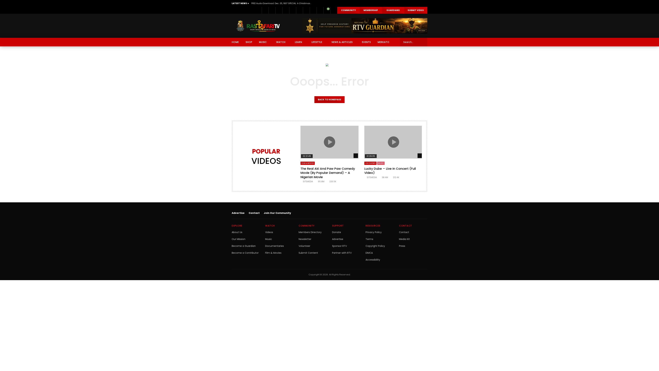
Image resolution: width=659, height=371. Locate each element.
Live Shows (370, 163)
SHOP (249, 42)
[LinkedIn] (278, 10)
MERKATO (383, 42)
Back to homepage (329, 99)
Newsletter (305, 239)
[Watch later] (313, 10)
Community (348, 10)
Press (402, 246)
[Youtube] (292, 10)
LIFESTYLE (316, 42)
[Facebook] (265, 10)
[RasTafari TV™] (258, 26)
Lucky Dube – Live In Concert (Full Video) (390, 170)
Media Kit (404, 239)
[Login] (333, 10)
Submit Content (308, 253)
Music (268, 239)
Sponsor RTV (339, 246)
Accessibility (373, 259)
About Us (237, 232)
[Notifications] (320, 10)
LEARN (298, 42)
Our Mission (238, 239)
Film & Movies (307, 163)
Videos (269, 232)
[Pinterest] (285, 10)
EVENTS (366, 42)
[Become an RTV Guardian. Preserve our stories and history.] (364, 25)
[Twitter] (272, 10)
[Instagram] (299, 10)
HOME (235, 42)
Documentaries (274, 246)
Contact (254, 213)
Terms (369, 239)
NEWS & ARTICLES (342, 42)
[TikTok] (306, 10)
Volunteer (304, 246)
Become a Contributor (245, 253)
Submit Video (416, 10)
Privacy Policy (374, 232)
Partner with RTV (342, 253)
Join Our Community (277, 213)
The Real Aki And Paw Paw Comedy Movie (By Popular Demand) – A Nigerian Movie (327, 172)
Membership (370, 10)
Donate (336, 232)
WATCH (280, 42)
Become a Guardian (244, 246)
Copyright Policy (375, 246)
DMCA (369, 253)
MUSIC (263, 42)
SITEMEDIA (308, 181)
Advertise (238, 213)
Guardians (393, 10)
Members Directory (310, 232)
